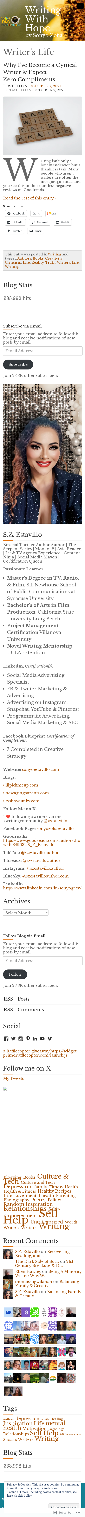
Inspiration (18, 1423)
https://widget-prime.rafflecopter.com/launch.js (40, 1053)
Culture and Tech (38, 1182)
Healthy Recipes (54, 1191)
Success (10, 1440)
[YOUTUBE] (42, 1038)
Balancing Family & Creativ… (47, 1283)
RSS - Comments (24, 1009)
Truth (50, 262)
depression (27, 1418)
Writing (54, 254)
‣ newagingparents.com (26, 793)
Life (26, 262)
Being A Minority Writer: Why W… (48, 1273)
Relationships (25, 1208)
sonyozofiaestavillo (55, 828)
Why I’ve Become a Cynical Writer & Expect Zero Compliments (40, 72)
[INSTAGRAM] (20, 1038)
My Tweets (13, 1078)
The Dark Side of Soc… (37, 1261)
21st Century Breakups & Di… (44, 1263)
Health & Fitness (20, 1191)
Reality (38, 262)
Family (40, 1186)
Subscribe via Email (22, 326)
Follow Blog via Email (24, 936)
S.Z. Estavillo (27, 1251)
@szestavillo (55, 820)
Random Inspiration (28, 1204)
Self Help (44, 1433)
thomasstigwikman (33, 1281)
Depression (17, 1187)
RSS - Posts (17, 999)
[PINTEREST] (27, 1038)
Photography (16, 1200)
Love (19, 1195)
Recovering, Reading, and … (42, 1253)
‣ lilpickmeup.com (20, 785)
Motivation (34, 1428)
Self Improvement (70, 1434)
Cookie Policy (23, 1495)
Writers (29, 1227)
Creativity (54, 258)
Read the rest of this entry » (29, 198)
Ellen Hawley (28, 1271)
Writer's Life (68, 262)
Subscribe (18, 364)
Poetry (38, 1199)
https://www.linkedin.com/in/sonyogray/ (42, 888)
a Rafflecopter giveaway (26, 1051)
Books (38, 258)
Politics (54, 1200)
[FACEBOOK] (6, 1038)
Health (71, 1187)
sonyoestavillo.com (40, 769)
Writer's (11, 1227)
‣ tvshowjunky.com (21, 801)
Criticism (13, 262)
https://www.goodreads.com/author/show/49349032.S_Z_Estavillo (41, 842)
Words (71, 1222)
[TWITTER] (13, 1038)
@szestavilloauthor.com (45, 876)
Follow (15, 974)
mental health (40, 1195)
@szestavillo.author (40, 852)
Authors (24, 258)
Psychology (56, 1429)
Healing (56, 1419)
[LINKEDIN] (35, 1038)
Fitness (56, 1187)
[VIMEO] (49, 1038)
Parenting (66, 1195)
